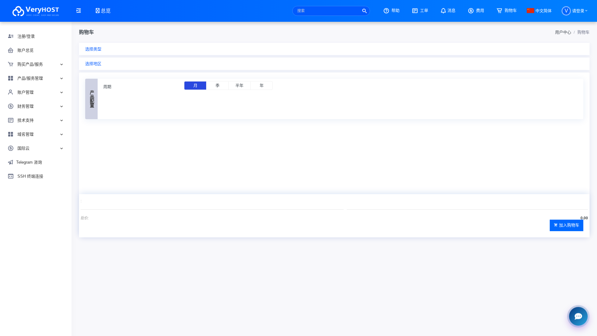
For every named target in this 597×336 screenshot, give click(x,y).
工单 (423, 10)
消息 (451, 10)
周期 (107, 86)
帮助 (395, 10)
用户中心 (563, 32)
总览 (105, 10)
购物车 (510, 10)
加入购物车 (569, 225)
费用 (479, 10)
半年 (239, 85)
